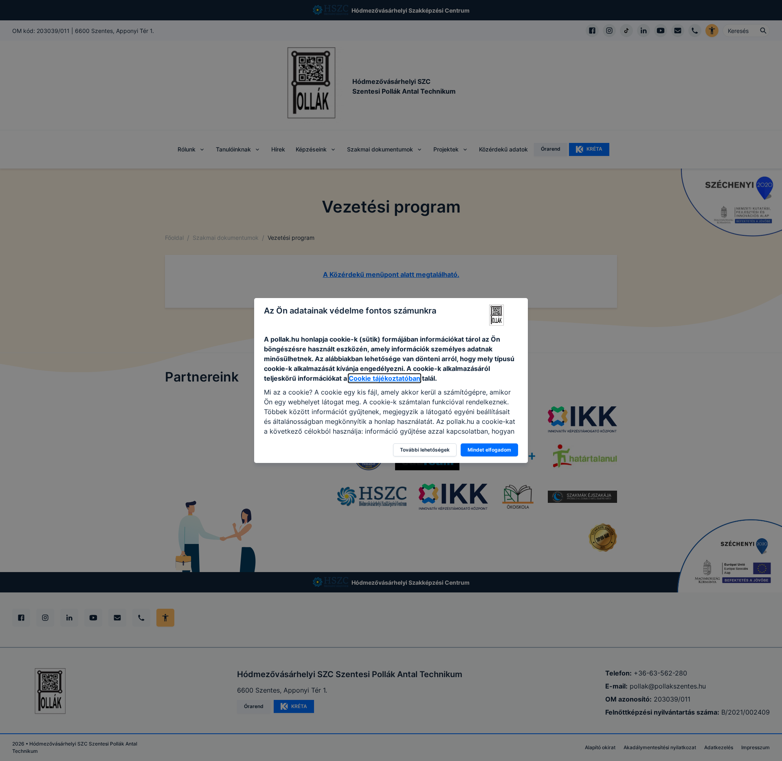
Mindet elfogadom (489, 450)
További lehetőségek (425, 450)
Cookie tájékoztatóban (384, 378)
